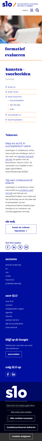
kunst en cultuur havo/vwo (21, 229)
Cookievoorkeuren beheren (21, 427)
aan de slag (15, 105)
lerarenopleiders (15, 120)
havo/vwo (9, 280)
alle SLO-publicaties (14, 324)
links (12, 109)
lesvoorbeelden (17, 100)
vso (7, 272)
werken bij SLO (12, 320)
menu (25, 10)
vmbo (8, 276)
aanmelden (14, 355)
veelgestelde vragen (14, 309)
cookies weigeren (21, 436)
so (6, 269)
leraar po (11, 87)
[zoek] (37, 10)
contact (8, 305)
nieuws (8, 316)
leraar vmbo (13, 92)
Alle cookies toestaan (21, 418)
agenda (8, 312)
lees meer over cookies (21, 412)
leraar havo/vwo (15, 97)
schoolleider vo (14, 115)
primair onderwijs (13, 265)
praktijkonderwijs (13, 283)
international (11, 327)
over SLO (9, 301)
